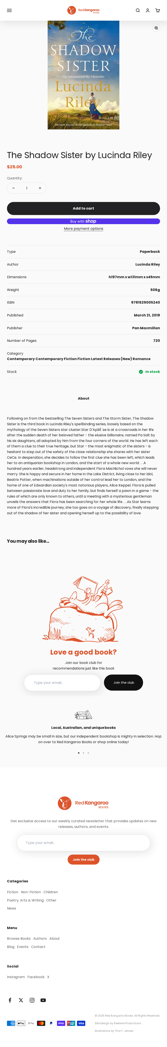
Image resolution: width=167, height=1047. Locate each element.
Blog (10, 946)
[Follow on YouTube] (43, 1000)
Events (22, 946)
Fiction (70, 358)
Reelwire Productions (127, 1023)
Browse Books (19, 938)
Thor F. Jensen (124, 1031)
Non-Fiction (31, 892)
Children (50, 892)
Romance (141, 358)
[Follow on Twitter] (21, 1000)
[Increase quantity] (40, 188)
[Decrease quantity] (13, 188)
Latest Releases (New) (111, 358)
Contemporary (21, 358)
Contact (38, 946)
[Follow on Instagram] (32, 1000)
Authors (40, 938)
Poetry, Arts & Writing (25, 900)
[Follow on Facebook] (10, 1000)
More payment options (83, 228)
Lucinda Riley (147, 264)
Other (51, 900)
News (11, 908)
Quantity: (14, 178)
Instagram (16, 976)
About (54, 938)
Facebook (36, 976)
